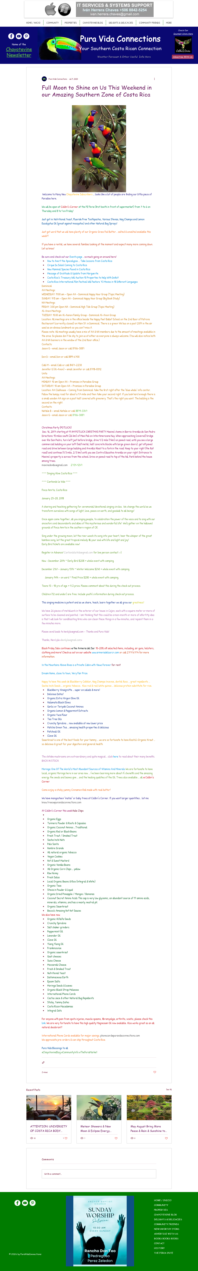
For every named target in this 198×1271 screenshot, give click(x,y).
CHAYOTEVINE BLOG (165, 1214)
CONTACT (159, 1243)
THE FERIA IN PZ (163, 1252)
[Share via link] (43, 1062)
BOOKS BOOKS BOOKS (166, 1238)
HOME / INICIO (162, 1200)
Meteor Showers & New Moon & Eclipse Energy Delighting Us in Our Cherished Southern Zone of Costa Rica (98, 1128)
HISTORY (159, 1248)
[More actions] (154, 79)
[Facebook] (11, 36)
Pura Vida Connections (120, 38)
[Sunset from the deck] (48, 1107)
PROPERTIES (161, 1209)
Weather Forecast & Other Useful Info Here (124, 56)
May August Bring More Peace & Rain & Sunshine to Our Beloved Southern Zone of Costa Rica (148, 1128)
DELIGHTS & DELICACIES (168, 1219)
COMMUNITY (161, 1205)
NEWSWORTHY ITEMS (166, 1228)
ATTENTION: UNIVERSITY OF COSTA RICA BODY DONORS (48, 1128)
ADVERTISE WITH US (166, 1233)
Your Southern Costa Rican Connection (120, 48)
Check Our (183, 30)
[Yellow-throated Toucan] (99, 1107)
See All (169, 1089)
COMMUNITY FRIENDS (166, 1224)
